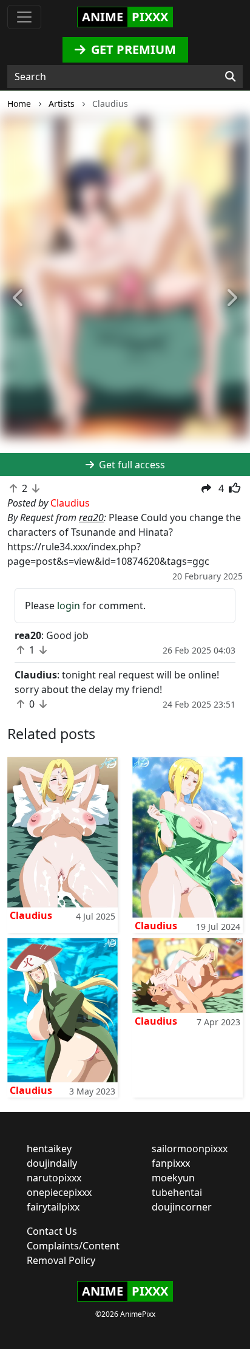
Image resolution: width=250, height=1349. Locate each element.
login (68, 605)
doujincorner (182, 1207)
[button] (19, 298)
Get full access (130, 464)
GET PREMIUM (132, 49)
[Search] (230, 76)
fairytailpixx (53, 1207)
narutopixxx (54, 1177)
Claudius (31, 915)
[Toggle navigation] (24, 17)
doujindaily (52, 1163)
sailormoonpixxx (190, 1148)
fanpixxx (171, 1163)
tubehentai (177, 1192)
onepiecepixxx (59, 1192)
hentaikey (49, 1148)
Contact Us (52, 1231)
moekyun (173, 1177)
